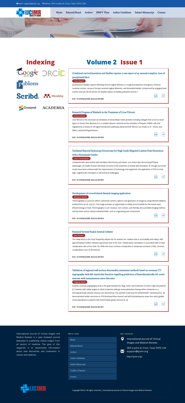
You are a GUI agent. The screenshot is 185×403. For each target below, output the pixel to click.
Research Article (80, 197)
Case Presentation (81, 158)
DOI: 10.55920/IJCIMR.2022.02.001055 (88, 180)
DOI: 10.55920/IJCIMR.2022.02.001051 (88, 307)
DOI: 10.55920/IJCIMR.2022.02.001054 (88, 218)
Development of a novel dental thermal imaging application (101, 193)
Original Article (80, 282)
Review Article (79, 116)
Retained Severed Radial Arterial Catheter (92, 231)
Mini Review (79, 235)
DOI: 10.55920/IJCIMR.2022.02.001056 (88, 137)
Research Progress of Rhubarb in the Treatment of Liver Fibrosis (103, 112)
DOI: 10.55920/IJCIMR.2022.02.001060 (88, 99)
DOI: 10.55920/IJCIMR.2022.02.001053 (88, 257)
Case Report (79, 81)
